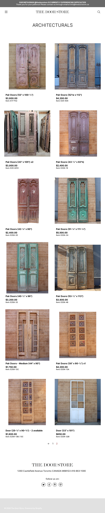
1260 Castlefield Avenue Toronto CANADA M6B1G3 (44, 470)
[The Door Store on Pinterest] (61, 485)
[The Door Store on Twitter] (43, 485)
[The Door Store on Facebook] (49, 485)
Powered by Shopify (33, 508)
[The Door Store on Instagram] (55, 485)
